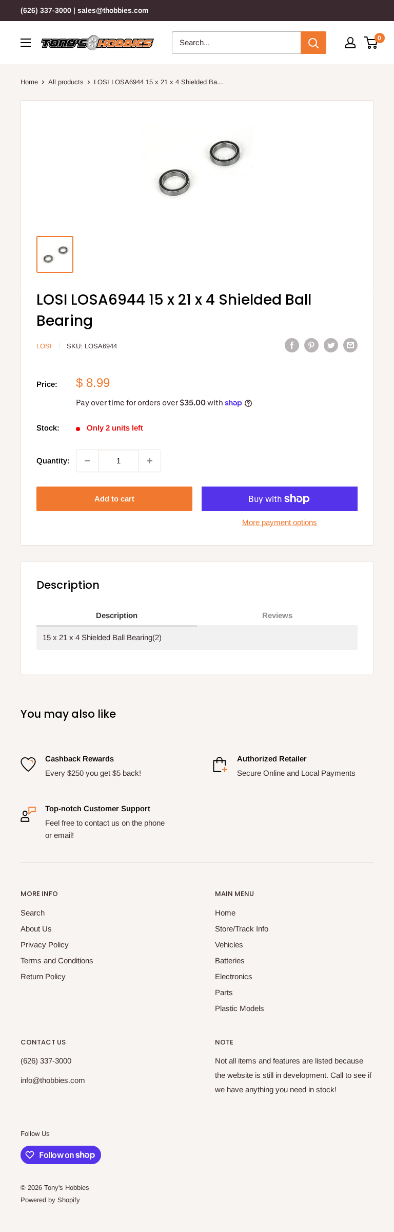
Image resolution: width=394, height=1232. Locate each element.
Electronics (233, 976)
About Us (36, 928)
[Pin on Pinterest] (311, 345)
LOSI (44, 346)
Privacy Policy (45, 944)
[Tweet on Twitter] (331, 345)
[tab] (116, 616)
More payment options (279, 522)
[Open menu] (26, 43)
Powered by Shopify (50, 1200)
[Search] (313, 42)
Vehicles (229, 944)
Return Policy (43, 976)
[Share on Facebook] (292, 345)
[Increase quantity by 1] (150, 461)
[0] (371, 42)
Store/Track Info (241, 928)
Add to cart (114, 498)
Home (29, 82)
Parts (224, 992)
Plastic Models (239, 1008)
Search (33, 912)
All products (66, 82)
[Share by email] (350, 345)
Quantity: (53, 460)
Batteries (230, 960)
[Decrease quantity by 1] (87, 461)
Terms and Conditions (57, 960)
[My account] (350, 42)
